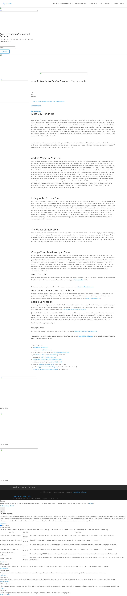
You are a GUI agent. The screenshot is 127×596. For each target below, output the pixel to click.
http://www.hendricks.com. (85, 287)
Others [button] (2, 588)
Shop (116, 4)
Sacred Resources (104, 4)
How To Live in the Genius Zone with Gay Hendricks (49, 101)
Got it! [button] (12, 506)
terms (91, 504)
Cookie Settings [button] (4, 506)
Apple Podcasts (36, 106)
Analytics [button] (3, 575)
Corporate (31, 487)
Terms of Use (17, 496)
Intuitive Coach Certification (62, 4)
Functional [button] (3, 562)
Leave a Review (36, 111)
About (122, 4)
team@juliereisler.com (93, 298)
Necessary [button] (3, 523)
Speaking (16, 487)
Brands (23, 487)
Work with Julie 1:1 (81, 4)
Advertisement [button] (4, 582)
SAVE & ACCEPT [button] (4, 595)
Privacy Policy (27, 496)
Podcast (92, 4)
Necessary (5, 525)
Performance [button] (4, 568)
